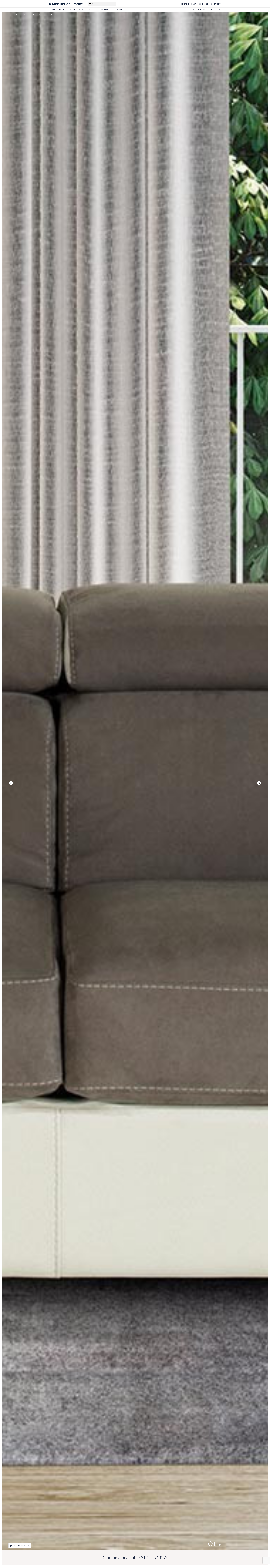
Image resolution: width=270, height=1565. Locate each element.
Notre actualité (216, 9)
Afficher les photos (20, 1545)
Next (259, 783)
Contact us (216, 4)
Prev (11, 783)
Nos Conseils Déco (199, 9)
